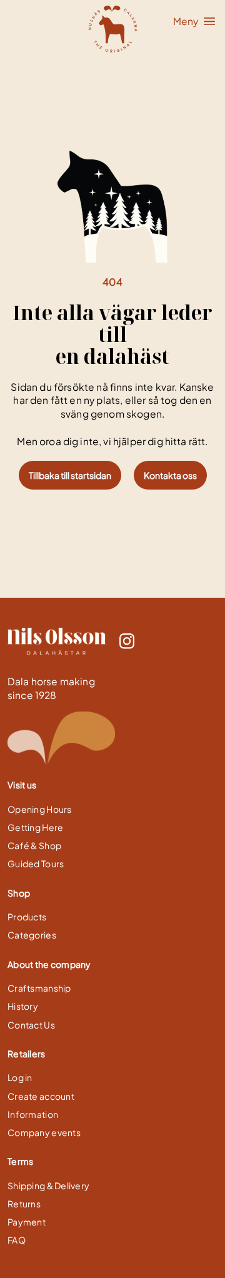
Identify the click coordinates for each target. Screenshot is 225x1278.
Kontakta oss (170, 475)
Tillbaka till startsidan (70, 475)
